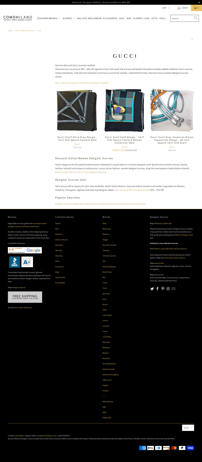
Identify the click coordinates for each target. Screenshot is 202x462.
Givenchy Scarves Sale (134, 203)
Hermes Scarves (180, 248)
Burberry (106, 234)
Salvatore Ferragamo (111, 374)
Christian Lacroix (109, 256)
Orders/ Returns (61, 239)
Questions (59, 245)
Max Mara (106, 347)
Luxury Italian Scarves (89, 203)
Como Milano (19, 435)
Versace (106, 390)
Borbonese (107, 229)
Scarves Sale (159, 263)
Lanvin (105, 320)
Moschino (60, 172)
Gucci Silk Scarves (64, 82)
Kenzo (105, 304)
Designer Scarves (18, 287)
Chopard (106, 250)
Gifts (154, 18)
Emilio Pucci (72, 172)
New (129, 18)
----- (104, 396)
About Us (58, 234)
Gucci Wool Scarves (84, 82)
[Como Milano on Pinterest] (162, 289)
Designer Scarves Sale (66, 203)
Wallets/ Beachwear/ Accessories (97, 18)
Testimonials (60, 277)
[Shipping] (25, 302)
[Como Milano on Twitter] (152, 289)
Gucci (77, 143)
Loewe (105, 331)
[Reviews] (20, 267)
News (57, 261)
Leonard (106, 326)
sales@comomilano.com (46, 435)
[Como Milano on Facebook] (157, 289)
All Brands (158, 223)
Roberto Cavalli (109, 369)
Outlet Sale (167, 223)
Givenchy (106, 293)
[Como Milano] (17, 18)
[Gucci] (124, 59)
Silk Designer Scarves (111, 203)
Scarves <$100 (141, 18)
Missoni (106, 353)
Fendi (105, 282)
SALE (104, 412)
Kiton (105, 309)
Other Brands (108, 401)
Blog (57, 272)
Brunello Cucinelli (109, 245)
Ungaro (105, 385)
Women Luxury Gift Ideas (163, 248)
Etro (104, 277)
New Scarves (121, 189)
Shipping (58, 256)
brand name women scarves (174, 258)
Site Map (58, 250)
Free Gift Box (60, 282)
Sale (122, 18)
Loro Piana (85, 172)
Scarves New (159, 274)
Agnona (96, 172)
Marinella (106, 342)
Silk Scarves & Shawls (139, 189)
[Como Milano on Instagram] (168, 289)
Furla (103, 172)
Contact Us (59, 266)
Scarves (68, 18)
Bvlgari (105, 239)
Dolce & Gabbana (109, 266)
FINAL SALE (107, 417)
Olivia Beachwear (109, 363)
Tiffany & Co (107, 380)
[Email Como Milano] (173, 289)
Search (57, 223)
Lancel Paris (107, 315)
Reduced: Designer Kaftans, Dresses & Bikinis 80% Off (101, 2)
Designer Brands (47, 18)
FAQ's (163, 18)
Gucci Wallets (101, 82)
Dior (104, 261)
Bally (105, 223)
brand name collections (22, 307)
